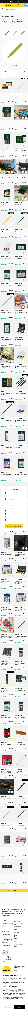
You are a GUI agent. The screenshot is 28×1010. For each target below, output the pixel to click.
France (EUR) (10, 508)
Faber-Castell (17, 939)
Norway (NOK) (10, 496)
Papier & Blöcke (17, 926)
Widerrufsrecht (5, 942)
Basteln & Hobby (18, 923)
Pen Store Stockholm (6, 947)
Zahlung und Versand (7, 940)
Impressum (4, 944)
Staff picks (16, 932)
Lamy (15, 938)
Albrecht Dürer (14, 65)
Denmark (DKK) (10, 499)
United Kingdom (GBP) (12, 517)
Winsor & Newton (18, 943)
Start (2, 13)
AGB (3, 937)
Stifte (15, 924)
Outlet (15, 929)
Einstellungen (8, 1007)
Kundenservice (5, 922)
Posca (15, 941)
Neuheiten (16, 931)
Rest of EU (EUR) (10, 520)
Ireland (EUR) (10, 505)
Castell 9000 (22, 39)
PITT (14, 39)
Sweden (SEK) (10, 493)
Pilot (15, 936)
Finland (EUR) (10, 502)
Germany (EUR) (10, 511)
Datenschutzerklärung (7, 939)
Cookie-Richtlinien (6, 945)
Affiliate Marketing (6, 934)
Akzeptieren (19, 1007)
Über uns (4, 926)
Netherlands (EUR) (11, 514)
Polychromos (6, 39)
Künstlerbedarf (17, 921)
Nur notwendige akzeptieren (9, 1001)
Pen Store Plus (5, 929)
